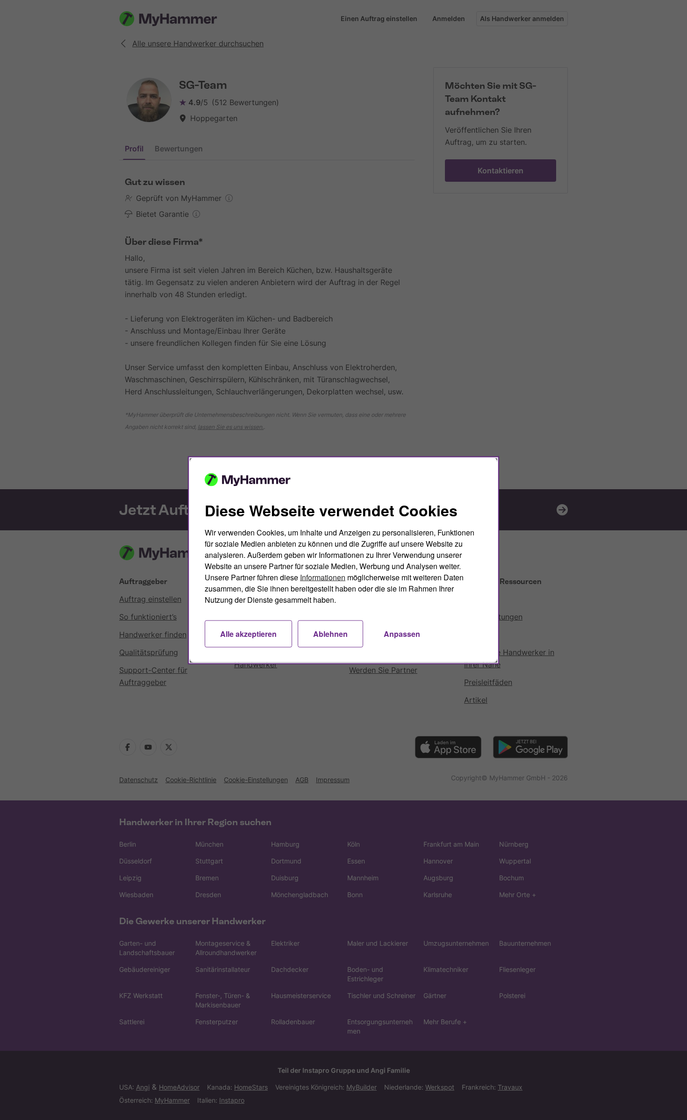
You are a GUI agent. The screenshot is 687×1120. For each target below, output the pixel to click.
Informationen (322, 576)
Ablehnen (330, 633)
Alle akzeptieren (248, 633)
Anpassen (402, 633)
